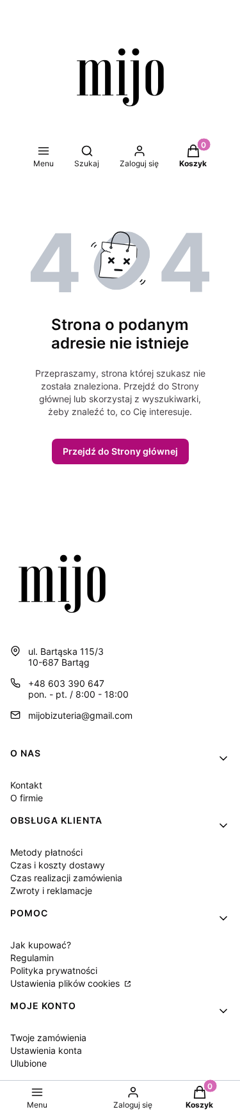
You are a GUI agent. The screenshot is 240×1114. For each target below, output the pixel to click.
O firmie (26, 797)
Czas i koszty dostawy (57, 864)
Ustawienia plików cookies (66, 983)
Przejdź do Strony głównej (120, 451)
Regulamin (32, 957)
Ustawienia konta (46, 1050)
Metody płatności (46, 852)
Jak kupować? (40, 944)
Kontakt (26, 785)
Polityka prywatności (53, 970)
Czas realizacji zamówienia (66, 877)
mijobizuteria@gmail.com (80, 715)
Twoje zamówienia (48, 1037)
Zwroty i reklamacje (51, 890)
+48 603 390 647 (66, 683)
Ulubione (28, 1063)
